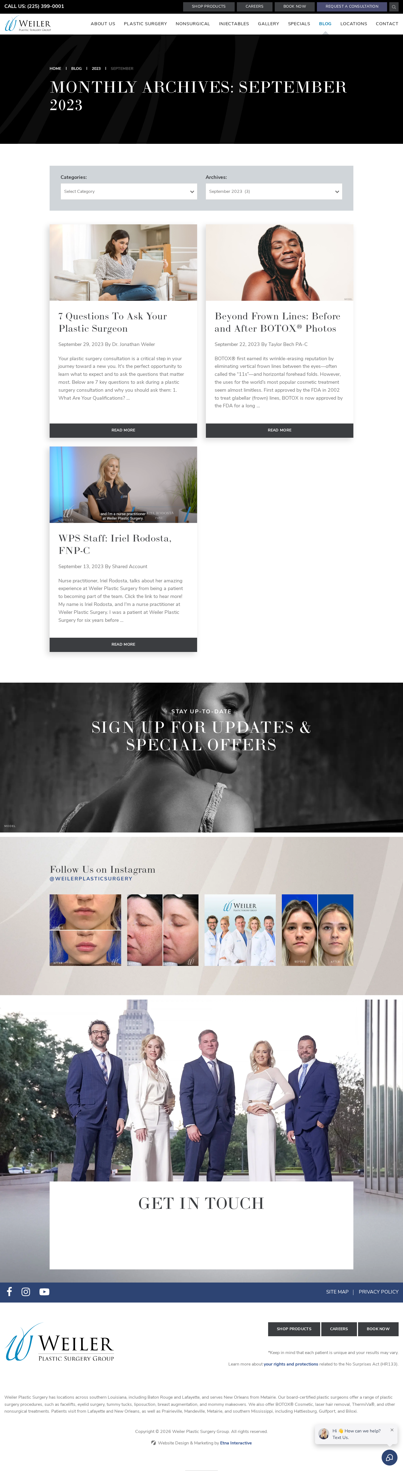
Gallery (268, 24)
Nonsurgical (193, 24)
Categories (73, 177)
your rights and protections (291, 1364)
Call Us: (34, 6)
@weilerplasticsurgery (91, 879)
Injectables (234, 24)
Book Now (294, 7)
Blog (325, 24)
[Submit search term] (394, 7)
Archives (216, 177)
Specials (299, 24)
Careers (255, 7)
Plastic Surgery (145, 24)
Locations (353, 24)
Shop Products (209, 7)
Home (55, 69)
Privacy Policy (379, 1292)
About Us (103, 24)
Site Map (337, 1292)
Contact (387, 24)
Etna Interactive (236, 1443)
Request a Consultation (352, 7)
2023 (96, 69)
